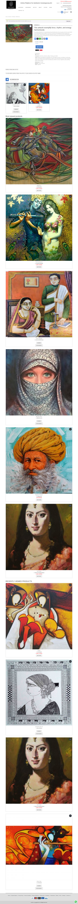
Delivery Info (42, 895)
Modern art (56, 59)
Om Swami (39, 651)
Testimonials (52, 895)
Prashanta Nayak (39, 263)
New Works (42, 55)
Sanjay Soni (39, 496)
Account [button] (58, 11)
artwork (52, 58)
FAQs (60, 895)
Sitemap (63, 895)
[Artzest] (11, 5)
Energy (41, 59)
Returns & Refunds (35, 895)
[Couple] (39, 93)
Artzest (55, 58)
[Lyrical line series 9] (16, 93)
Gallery (48, 55)
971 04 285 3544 (69, 9)
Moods (39, 650)
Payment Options (14, 895)
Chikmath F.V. (39, 106)
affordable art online (56, 57)
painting (68, 59)
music (59, 59)
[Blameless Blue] (39, 382)
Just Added (56, 55)
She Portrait (39, 571)
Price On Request (16, 111)
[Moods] (39, 616)
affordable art (43, 57)
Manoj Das (51, 59)
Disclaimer (47, 895)
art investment (40, 58)
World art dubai (40, 60)
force (44, 59)
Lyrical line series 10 (39, 726)
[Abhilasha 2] (39, 151)
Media (57, 895)
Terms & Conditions (27, 895)
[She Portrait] (39, 537)
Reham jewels (63, 1)
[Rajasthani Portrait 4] (39, 460)
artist (44, 58)
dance (39, 59)
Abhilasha (39, 57)
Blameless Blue (39, 416)
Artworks (45, 55)
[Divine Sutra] (39, 847)
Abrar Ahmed (16, 106)
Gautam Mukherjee (39, 339)
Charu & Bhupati (39, 338)
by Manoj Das (37, 53)
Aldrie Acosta (39, 418)
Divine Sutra (39, 881)
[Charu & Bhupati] (39, 304)
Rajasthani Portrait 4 (39, 494)
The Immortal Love (39, 261)
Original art (62, 59)
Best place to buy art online (62, 58)
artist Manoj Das (48, 58)
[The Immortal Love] (39, 228)
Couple (39, 104)
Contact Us (68, 895)
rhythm (36, 60)
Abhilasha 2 (39, 185)
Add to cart (39, 47)
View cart (68, 21)
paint (65, 59)
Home (9, 895)
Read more (16, 109)
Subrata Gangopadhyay (39, 572)
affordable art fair (49, 57)
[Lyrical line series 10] (39, 692)
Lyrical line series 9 (16, 104)
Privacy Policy (20, 895)
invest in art (47, 59)
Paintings (52, 55)
